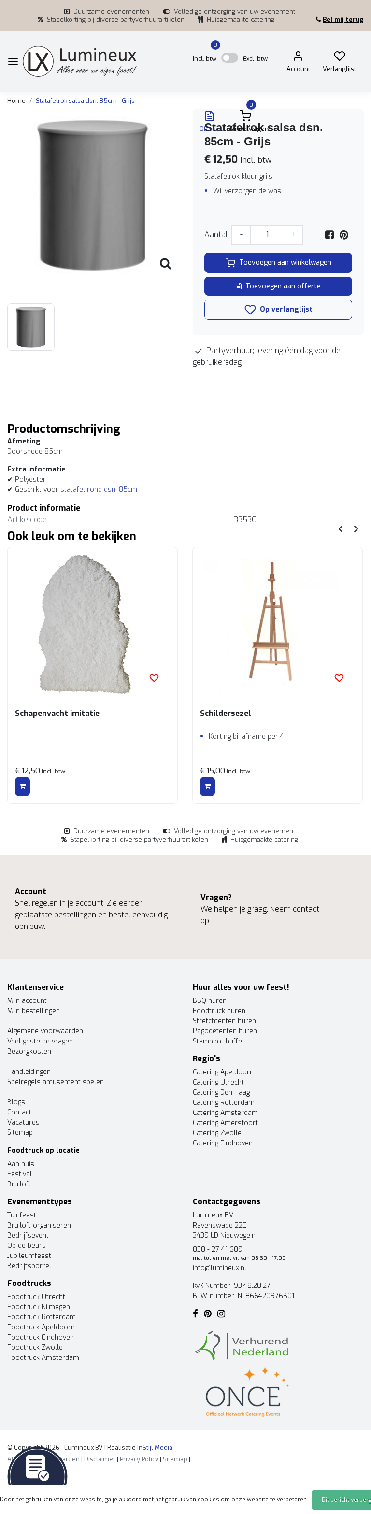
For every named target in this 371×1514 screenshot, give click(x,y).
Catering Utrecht (218, 1082)
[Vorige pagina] (340, 528)
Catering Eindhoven (223, 1143)
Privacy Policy (139, 1459)
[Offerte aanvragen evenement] (37, 1476)
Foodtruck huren (219, 1010)
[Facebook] (329, 234)
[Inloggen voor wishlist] (154, 677)
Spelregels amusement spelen (55, 1081)
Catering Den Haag (221, 1092)
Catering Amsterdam (225, 1112)
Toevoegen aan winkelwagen (285, 262)
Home (16, 101)
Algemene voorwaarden (45, 1031)
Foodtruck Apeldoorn (41, 1327)
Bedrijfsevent (28, 1235)
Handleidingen (29, 1071)
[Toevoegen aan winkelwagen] (22, 786)
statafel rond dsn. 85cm (98, 489)
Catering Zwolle (217, 1133)
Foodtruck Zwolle (35, 1347)
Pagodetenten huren (225, 1031)
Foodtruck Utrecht (36, 1296)
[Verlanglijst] (339, 58)
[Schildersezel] (277, 624)
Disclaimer (99, 1459)
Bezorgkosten (29, 1051)
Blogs (16, 1102)
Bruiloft (19, 1184)
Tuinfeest (21, 1215)
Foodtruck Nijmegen (38, 1307)
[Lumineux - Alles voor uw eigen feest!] (80, 61)
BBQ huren (210, 1000)
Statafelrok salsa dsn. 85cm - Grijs (85, 101)
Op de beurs (26, 1245)
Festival (19, 1174)
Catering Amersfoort (225, 1123)
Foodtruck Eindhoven (40, 1337)
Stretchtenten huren (224, 1021)
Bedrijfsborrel (29, 1266)
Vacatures (23, 1122)
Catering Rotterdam (224, 1102)
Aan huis (20, 1164)
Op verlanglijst (285, 309)
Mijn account (27, 1000)
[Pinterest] (344, 234)
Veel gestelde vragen (40, 1041)
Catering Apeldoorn (223, 1072)
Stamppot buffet (218, 1041)
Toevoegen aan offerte (283, 286)
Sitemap (20, 1132)
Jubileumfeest (29, 1255)
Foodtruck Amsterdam (43, 1357)
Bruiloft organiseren (39, 1225)
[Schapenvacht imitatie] (92, 624)
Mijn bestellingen (33, 1010)
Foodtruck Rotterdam (41, 1317)
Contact (19, 1112)
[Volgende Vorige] (356, 528)
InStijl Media (154, 1447)
